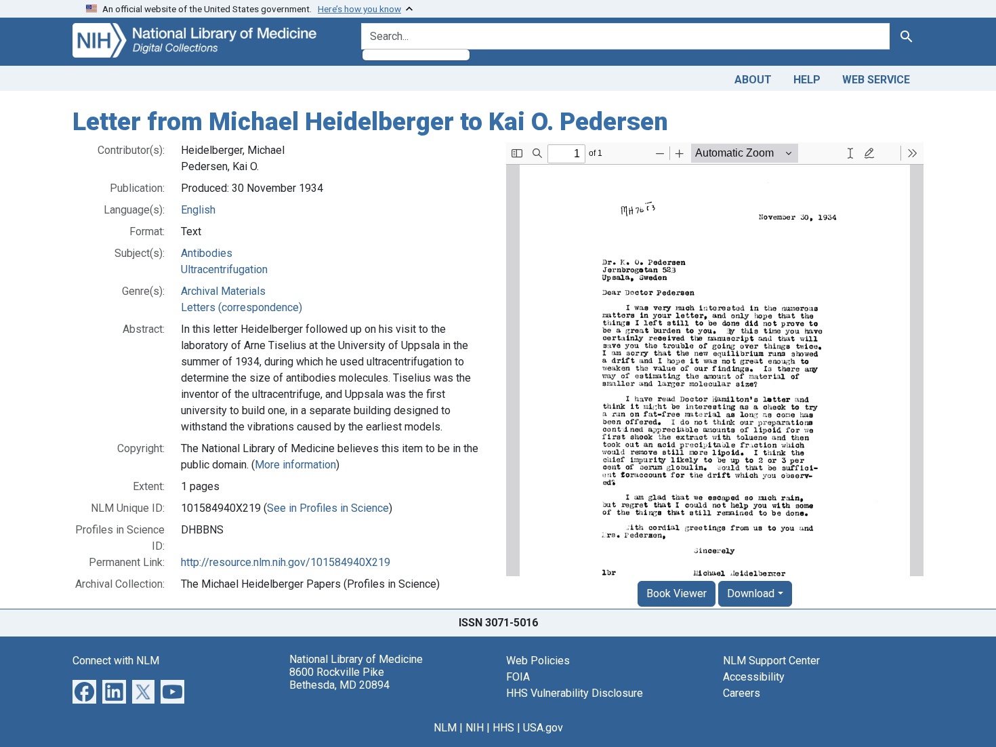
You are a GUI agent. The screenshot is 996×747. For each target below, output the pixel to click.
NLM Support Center (771, 660)
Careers (741, 693)
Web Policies (538, 660)
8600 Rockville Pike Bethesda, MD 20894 (339, 678)
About (753, 79)
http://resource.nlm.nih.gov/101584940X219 (285, 562)
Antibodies (206, 253)
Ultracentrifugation (224, 269)
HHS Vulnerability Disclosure (574, 693)
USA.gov (543, 727)
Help (807, 79)
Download (750, 593)
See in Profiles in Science (328, 508)
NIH (474, 727)
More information (295, 464)
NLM (445, 727)
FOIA (518, 676)
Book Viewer (676, 593)
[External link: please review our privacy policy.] (84, 690)
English (198, 209)
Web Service (876, 79)
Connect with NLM (115, 660)
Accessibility (754, 676)
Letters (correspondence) (241, 307)
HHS (503, 727)
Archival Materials (223, 291)
